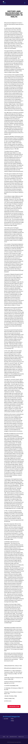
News (12, 718)
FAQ (7, 736)
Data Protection (13, 736)
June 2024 (6, 718)
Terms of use (21, 736)
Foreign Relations (14, 706)
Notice (12, 720)
